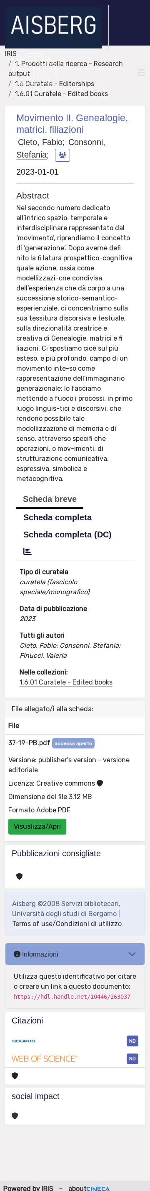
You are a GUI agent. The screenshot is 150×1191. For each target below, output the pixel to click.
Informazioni (39, 954)
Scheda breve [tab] (50, 499)
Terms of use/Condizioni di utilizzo (67, 924)
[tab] (27, 551)
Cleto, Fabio (40, 142)
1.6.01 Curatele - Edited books (66, 682)
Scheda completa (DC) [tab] (67, 534)
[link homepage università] (34, 72)
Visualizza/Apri (37, 826)
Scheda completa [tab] (57, 517)
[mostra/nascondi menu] (141, 73)
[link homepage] (57, 27)
